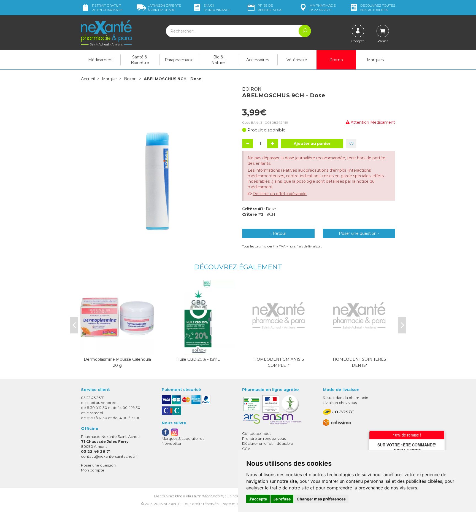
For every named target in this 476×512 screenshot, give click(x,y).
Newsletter (172, 443)
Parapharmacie (179, 59)
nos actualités (377, 7)
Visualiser (117, 349)
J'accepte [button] (258, 499)
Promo (336, 59)
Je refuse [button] (282, 499)
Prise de (270, 7)
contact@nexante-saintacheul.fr (110, 456)
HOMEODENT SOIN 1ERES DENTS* (359, 362)
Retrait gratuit (107, 7)
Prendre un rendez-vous (264, 438)
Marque (109, 78)
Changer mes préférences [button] (321, 499)
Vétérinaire (296, 59)
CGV (246, 448)
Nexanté (171, 504)
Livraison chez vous (340, 402)
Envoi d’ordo (217, 7)
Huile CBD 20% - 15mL (198, 359)
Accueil (88, 78)
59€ (164, 7)
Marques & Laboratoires (183, 438)
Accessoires (257, 59)
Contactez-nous (256, 433)
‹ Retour (278, 233)
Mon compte (92, 470)
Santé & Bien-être (140, 60)
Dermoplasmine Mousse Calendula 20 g (117, 362)
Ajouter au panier (312, 143)
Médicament (100, 59)
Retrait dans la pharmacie (345, 397)
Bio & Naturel (218, 60)
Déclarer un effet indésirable (280, 193)
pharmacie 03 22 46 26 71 (323, 7)
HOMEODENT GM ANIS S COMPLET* (278, 362)
